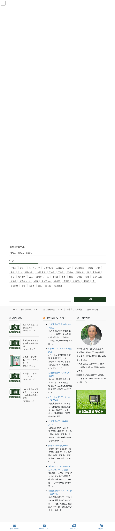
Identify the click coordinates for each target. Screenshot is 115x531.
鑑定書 (31, 286)
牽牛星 (55, 277)
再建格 (90, 268)
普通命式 (39, 277)
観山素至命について (30, 310)
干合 (12, 277)
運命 (23, 286)
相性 (71, 277)
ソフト (22, 268)
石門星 (79, 277)
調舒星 (57, 281)
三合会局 (60, 268)
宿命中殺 (96, 272)
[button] (91, 423)
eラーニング (74, 528)
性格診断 (21, 277)
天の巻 (51, 272)
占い (20, 272)
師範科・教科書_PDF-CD (59, 446)
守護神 (70, 272)
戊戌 (31, 277)
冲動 (98, 268)
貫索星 (66, 281)
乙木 (69, 268)
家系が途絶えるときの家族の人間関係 (30, 343)
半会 (12, 272)
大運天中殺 (40, 272)
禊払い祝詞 (97, 277)
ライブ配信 (48, 268)
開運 (40, 286)
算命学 (13, 281)
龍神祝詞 (58, 286)
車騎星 (86, 281)
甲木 (63, 277)
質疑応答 (76, 281)
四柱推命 (29, 272)
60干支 (13, 268)
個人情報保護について (53, 310)
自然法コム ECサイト (57, 317)
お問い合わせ (92, 310)
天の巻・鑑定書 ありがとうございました (30, 360)
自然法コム (46, 281)
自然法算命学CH (17, 247)
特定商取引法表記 (74, 310)
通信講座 (14, 286)
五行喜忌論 (79, 268)
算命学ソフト (25, 281)
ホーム (14, 310)
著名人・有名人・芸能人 (21, 253)
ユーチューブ (34, 268)
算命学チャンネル (44, 528)
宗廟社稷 (80, 272)
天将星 (61, 272)
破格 (87, 277)
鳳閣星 (48, 286)
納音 (36, 281)
